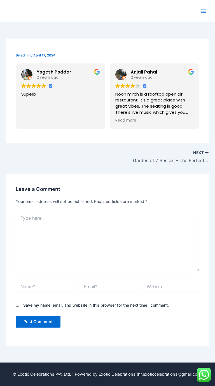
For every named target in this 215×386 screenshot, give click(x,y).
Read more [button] (125, 120)
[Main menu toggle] (203, 11)
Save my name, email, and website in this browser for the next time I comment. (96, 305)
